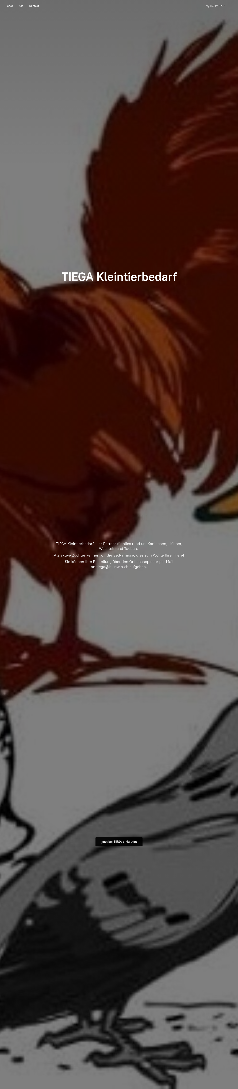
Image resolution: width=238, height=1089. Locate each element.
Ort (21, 6)
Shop (10, 6)
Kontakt (34, 6)
